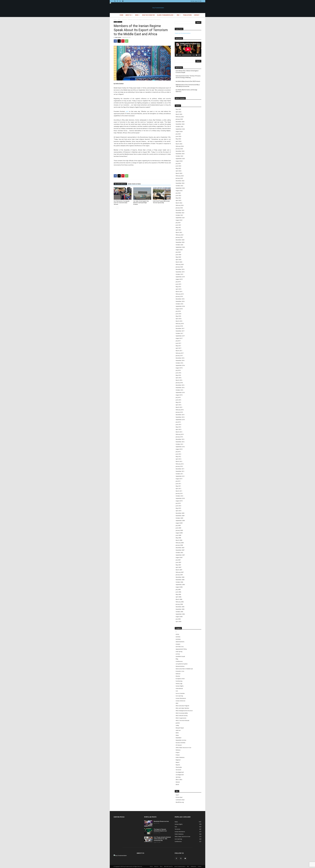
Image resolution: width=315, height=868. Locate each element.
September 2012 (180, 446)
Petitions (178, 750)
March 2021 (179, 232)
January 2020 (179, 267)
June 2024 (178, 136)
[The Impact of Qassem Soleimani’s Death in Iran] (148, 831)
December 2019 (180, 269)
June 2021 (178, 225)
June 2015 (178, 400)
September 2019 (180, 277)
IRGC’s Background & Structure (184, 710)
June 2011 (178, 483)
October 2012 (179, 444)
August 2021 (179, 220)
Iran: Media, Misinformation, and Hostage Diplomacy (186, 90)
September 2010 (180, 498)
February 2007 (180, 572)
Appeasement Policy (181, 649)
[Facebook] (117, 1)
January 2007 (179, 574)
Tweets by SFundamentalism (182, 33)
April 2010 (178, 510)
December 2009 (180, 513)
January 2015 (179, 412)
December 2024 (180, 121)
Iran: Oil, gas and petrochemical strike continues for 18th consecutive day (162, 838)
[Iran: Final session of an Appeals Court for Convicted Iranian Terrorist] (123, 193)
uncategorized (180, 774)
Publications (187, 15)
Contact (196, 15)
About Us (128, 15)
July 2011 (178, 481)
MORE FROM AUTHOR (134, 184)
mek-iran (178, 730)
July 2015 (178, 397)
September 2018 (180, 306)
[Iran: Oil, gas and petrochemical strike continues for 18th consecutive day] (148, 839)
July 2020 (178, 252)
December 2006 (180, 577)
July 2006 (178, 589)
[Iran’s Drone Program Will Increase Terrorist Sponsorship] (162, 193)
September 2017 (180, 336)
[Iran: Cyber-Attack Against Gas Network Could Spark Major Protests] (142, 193)
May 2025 (178, 109)
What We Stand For (148, 15)
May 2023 (178, 168)
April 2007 (178, 567)
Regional (178, 760)
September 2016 (180, 365)
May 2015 (178, 402)
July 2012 (178, 451)
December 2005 (180, 606)
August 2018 (179, 309)
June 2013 (178, 424)
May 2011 (178, 486)
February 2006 (180, 602)
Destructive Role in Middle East (184, 669)
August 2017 (179, 338)
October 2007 (179, 552)
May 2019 (178, 286)
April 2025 (178, 112)
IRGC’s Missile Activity (182, 715)
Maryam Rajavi (180, 728)
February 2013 (180, 434)
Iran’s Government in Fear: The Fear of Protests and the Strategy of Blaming (188, 76)
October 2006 (179, 582)
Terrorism (124, 19)
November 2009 (180, 515)
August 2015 (179, 395)
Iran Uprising (179, 696)
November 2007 (180, 550)
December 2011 (180, 469)
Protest (178, 755)
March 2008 (179, 540)
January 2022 (179, 208)
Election (178, 676)
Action (177, 634)
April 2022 (178, 200)
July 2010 (178, 503)
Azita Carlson (118, 37)
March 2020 (179, 262)
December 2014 (180, 414)
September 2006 (180, 584)
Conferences (179, 661)
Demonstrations (180, 666)
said (127, 111)
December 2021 (180, 210)
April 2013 (178, 429)
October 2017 (179, 333)
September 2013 (180, 419)
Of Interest (179, 745)
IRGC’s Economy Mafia (182, 713)
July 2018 (178, 311)
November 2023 (180, 153)
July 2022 (178, 193)
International (179, 688)
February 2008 (180, 542)
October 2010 (179, 496)
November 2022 (180, 183)
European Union (180, 678)
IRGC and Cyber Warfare (182, 708)
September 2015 (180, 392)
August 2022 (179, 190)
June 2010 (178, 506)
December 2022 (180, 180)
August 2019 (179, 279)
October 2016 (179, 363)
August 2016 (179, 368)
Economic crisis (180, 671)
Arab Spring (179, 651)
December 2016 (180, 358)
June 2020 (178, 254)
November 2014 (180, 417)
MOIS (177, 733)
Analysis (178, 644)
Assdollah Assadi (180, 656)
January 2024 (179, 148)
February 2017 (180, 353)
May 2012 (178, 456)
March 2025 (179, 114)
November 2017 (180, 331)
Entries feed (179, 797)
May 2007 (178, 565)
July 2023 (178, 163)
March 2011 (179, 491)
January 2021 (179, 237)
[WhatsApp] (126, 41)
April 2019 (178, 289)
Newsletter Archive (181, 740)
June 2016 (178, 373)
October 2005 (179, 611)
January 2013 (179, 437)
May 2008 (178, 538)
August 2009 (179, 523)
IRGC (178, 15)
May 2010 (178, 508)
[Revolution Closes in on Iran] (148, 823)
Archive (178, 654)
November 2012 (180, 441)
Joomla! (178, 723)
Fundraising (179, 681)
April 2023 (178, 171)
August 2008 (179, 533)
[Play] (177, 55)
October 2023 (179, 156)
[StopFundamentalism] (157, 7)
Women (178, 782)
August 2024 (179, 131)
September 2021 (180, 217)
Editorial (178, 673)
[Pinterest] (123, 41)
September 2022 (180, 188)
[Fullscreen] (199, 55)
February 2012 (180, 464)
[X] (120, 1)
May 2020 (178, 257)
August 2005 (179, 616)
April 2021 (178, 230)
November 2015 (180, 387)
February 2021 (180, 235)
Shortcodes (179, 767)
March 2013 (179, 432)
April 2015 (178, 405)
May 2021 (178, 227)
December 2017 (180, 328)
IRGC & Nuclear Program (182, 705)
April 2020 (178, 259)
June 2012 (178, 454)
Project (177, 752)
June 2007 (178, 562)
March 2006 (179, 599)
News (136, 15)
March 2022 (179, 203)
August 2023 (179, 161)
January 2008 (179, 545)
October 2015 (179, 390)
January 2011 (179, 493)
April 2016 (178, 377)
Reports (178, 765)
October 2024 (179, 126)
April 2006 (178, 597)
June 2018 (178, 313)
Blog (177, 659)
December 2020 (180, 240)
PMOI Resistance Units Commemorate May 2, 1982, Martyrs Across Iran (188, 85)
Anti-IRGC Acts (180, 646)
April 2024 (178, 141)
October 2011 (179, 474)
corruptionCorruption (182, 664)
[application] (188, 49)
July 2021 (178, 222)
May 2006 (178, 594)
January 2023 (179, 178)
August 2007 (179, 557)
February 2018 (180, 323)
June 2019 (178, 284)
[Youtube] (123, 1)
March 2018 (179, 321)
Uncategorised (180, 772)
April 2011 (178, 488)
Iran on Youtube (180, 693)
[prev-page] (115, 208)
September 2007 (180, 555)
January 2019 (179, 296)
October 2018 (179, 304)
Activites (178, 637)
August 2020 (179, 249)
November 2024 (180, 124)
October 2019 (179, 274)
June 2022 (178, 195)
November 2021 (180, 212)
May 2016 (178, 375)
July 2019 (178, 281)
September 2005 (180, 614)
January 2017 (179, 355)
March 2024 (179, 144)
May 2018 (178, 316)
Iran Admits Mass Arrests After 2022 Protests (188, 81)
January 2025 (179, 119)
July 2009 (178, 525)
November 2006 (180, 579)
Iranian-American (180, 701)
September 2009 (180, 520)
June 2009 (178, 528)
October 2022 (179, 185)
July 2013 (178, 422)
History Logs (179, 683)
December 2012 (180, 439)
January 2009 (179, 530)
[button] (115, 1)
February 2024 (180, 146)
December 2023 (180, 151)
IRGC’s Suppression (181, 718)
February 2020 (180, 264)
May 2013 (178, 427)
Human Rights (180, 686)
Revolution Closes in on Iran (161, 821)
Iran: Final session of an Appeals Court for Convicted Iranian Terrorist (121, 202)
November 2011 (180, 471)
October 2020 (179, 245)
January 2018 (179, 326)
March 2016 (179, 380)
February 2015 (180, 409)
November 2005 (180, 609)
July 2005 (178, 619)
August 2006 (179, 587)
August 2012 (179, 449)
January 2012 (179, 466)
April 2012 (178, 459)
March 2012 (179, 461)
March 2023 (179, 173)
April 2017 (178, 348)
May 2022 (178, 198)
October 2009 (179, 518)
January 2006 (179, 604)
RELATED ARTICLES (120, 184)
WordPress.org (180, 802)
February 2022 (180, 205)
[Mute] (196, 55)
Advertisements (180, 641)
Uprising (178, 777)
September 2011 (180, 476)
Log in (177, 795)
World (177, 784)
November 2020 (180, 242)
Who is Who (179, 779)
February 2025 (180, 116)
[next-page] (117, 208)
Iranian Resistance (181, 698)
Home (121, 15)
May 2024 (178, 139)
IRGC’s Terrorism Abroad (182, 720)
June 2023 (178, 166)
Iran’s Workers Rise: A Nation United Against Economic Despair (187, 71)
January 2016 (179, 382)
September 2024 (180, 129)
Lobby (177, 725)
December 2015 (180, 385)
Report (177, 762)
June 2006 (178, 592)
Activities (178, 639)
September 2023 (180, 158)
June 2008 (178, 535)
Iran (177, 691)
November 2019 (180, 272)
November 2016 (180, 360)
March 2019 (179, 291)
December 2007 (180, 547)
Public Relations (180, 757)
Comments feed (180, 800)
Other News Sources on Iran (183, 747)
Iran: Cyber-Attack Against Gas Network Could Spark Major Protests (141, 202)
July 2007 (178, 560)
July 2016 (178, 370)
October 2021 (179, 215)
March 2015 (179, 407)
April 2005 (178, 621)
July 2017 (178, 341)
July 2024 (178, 134)
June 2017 (178, 343)
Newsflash (178, 737)
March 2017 (179, 350)
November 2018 (180, 301)
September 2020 (180, 247)
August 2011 (179, 478)
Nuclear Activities (180, 742)
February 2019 (180, 294)
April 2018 (178, 318)
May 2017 (178, 345)
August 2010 (179, 501)
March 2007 (179, 570)
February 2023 (180, 176)
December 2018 (180, 299)
